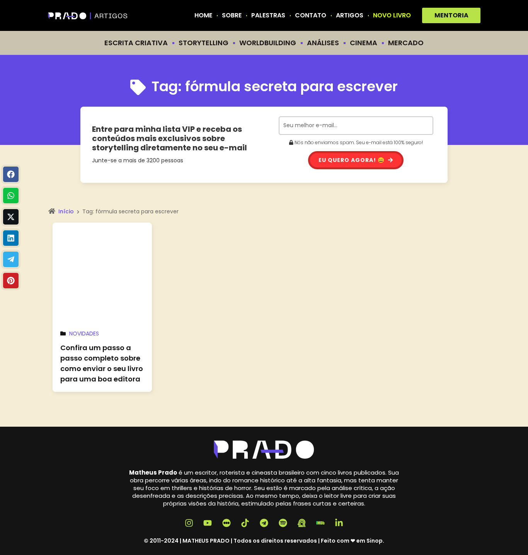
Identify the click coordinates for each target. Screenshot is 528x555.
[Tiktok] (245, 523)
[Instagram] (189, 523)
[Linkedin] (11, 238)
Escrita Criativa (136, 43)
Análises (323, 43)
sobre (232, 15)
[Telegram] (11, 259)
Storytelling (203, 43)
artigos (349, 15)
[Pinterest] (11, 280)
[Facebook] (11, 174)
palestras (268, 15)
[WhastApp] (11, 195)
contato (310, 15)
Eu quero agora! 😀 (352, 160)
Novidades (84, 333)
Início (66, 211)
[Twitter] (11, 217)
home (203, 15)
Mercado (406, 43)
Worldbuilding (267, 43)
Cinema (363, 43)
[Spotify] (283, 523)
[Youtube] (207, 523)
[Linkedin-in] (339, 523)
